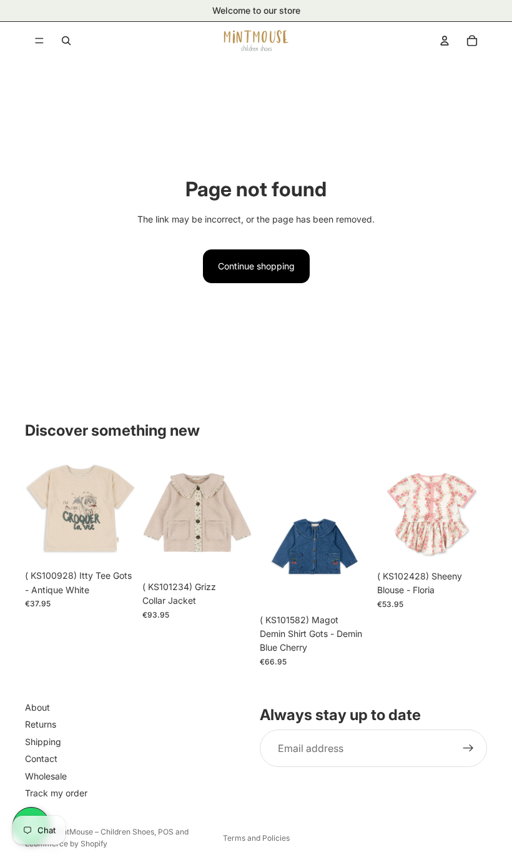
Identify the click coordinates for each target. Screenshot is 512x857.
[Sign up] (468, 748)
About (37, 707)
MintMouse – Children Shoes (104, 831)
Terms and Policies (256, 838)
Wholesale (46, 775)
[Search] (66, 40)
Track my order (56, 793)
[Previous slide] (38, 509)
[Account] (444, 40)
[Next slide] (121, 509)
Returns (40, 724)
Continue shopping (256, 266)
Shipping (43, 741)
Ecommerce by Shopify (66, 843)
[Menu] (39, 40)
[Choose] (115, 544)
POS (166, 831)
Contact (41, 758)
